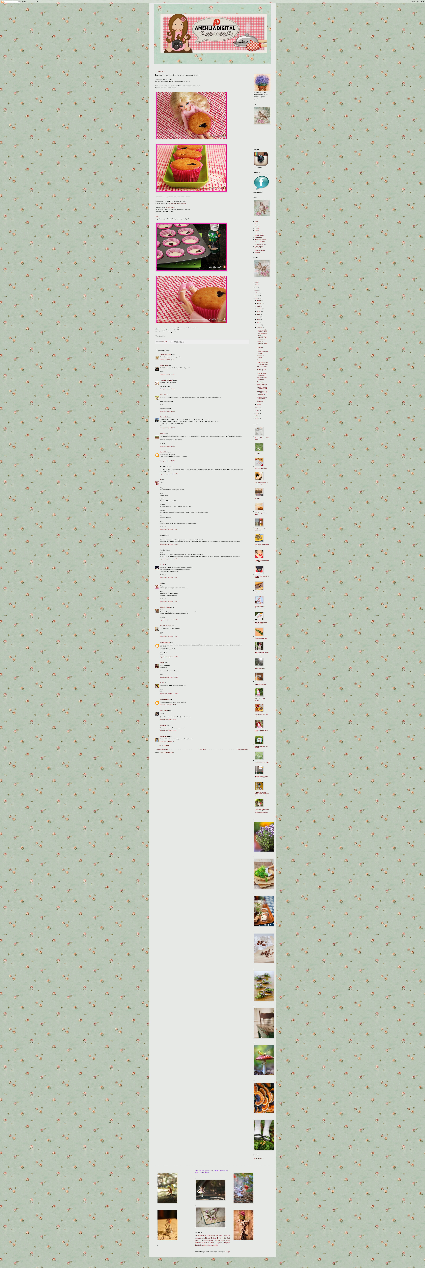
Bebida (203, 1238)
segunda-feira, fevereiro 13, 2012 (169, 474)
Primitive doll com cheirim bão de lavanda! (261, 731)
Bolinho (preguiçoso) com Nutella (262, 351)
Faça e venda (209, 1240)
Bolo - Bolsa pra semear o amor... (261, 513)
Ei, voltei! (257, 498)
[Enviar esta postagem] (171, 341)
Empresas (257, 252)
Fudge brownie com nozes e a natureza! (262, 576)
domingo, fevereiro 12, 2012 (167, 359)
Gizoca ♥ (259, 360)
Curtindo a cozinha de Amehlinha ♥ (262, 387)
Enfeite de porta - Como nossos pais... (261, 529)
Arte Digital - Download (223, 1235)
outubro (259, 306)
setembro (259, 309)
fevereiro (259, 327)
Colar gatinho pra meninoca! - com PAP (262, 561)
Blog (256, 221)
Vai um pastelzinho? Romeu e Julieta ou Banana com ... (262, 331)
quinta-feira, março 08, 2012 (167, 741)
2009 (256, 413)
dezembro (259, 300)
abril (258, 322)
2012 (256, 298)
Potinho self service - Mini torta (262, 378)
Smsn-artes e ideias (165, 354)
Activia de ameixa (170, 207)
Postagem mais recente (162, 749)
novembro (260, 303)
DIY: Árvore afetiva (262, 366)
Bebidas (257, 228)
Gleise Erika (163, 395)
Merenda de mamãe (262, 384)
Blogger (228, 1251)
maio (258, 319)
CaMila (162, 663)
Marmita (223, 1240)
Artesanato (198, 1238)
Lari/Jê (162, 683)
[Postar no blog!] (177, 342)
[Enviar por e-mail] (175, 342)
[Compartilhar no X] (179, 342)
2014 (256, 293)
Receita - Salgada (259, 235)
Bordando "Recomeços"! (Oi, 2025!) (262, 438)
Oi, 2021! (257, 453)
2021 (256, 285)
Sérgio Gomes (164, 365)
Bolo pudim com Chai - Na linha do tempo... (261, 483)
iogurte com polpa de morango (177, 203)
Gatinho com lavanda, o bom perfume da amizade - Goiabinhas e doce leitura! (262, 811)
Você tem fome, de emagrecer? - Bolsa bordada (262, 623)
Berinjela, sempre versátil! (261, 370)
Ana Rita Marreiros (165, 626)
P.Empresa (226, 1243)
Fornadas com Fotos (260, 244)
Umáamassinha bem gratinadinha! (262, 397)
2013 (256, 295)
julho (258, 314)
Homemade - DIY (260, 242)
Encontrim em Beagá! (260, 356)
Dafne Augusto (164, 699)
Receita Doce (199, 1245)
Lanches (257, 230)
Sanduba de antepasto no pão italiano (262, 343)
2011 (256, 408)
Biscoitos (257, 226)
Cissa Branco (164, 710)
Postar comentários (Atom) (167, 752)
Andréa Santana (165, 642)
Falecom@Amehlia (260, 250)
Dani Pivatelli (164, 736)
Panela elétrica (260, 347)
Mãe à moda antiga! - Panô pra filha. (261, 746)
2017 (256, 287)
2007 (256, 418)
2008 (256, 416)
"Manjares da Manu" (166, 380)
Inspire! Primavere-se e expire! (262, 762)
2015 (256, 290)
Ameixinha (163, 725)
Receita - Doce (259, 233)
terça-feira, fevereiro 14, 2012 (168, 705)
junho (258, 317)
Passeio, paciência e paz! (261, 638)
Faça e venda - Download (259, 247)
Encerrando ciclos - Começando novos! (259, 607)
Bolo (219, 1237)
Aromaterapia (211, 1235)
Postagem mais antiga (242, 749)
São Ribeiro (163, 417)
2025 (256, 282)
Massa (228, 1240)
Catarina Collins (165, 607)
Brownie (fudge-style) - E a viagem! (261, 715)
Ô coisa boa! (260, 401)
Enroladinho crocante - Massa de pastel (262, 363)
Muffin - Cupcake (216, 1243)
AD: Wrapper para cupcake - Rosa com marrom (261, 337)
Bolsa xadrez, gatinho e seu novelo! (261, 699)
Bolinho (213, 1238)
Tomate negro (260, 382)
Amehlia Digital (200, 1235)
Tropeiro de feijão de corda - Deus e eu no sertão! (262, 777)
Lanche (217, 1240)
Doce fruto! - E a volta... (261, 468)
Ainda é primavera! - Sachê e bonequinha (262, 653)
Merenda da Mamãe (260, 239)
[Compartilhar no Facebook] (181, 342)
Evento (204, 1240)
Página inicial (202, 749)
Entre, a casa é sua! (259, 592)
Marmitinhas (258, 237)
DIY (200, 1240)
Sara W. (162, 565)
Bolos (256, 224)
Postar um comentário (163, 745)
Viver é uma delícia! (260, 668)
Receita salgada (211, 1244)
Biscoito (208, 1238)
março (259, 325)
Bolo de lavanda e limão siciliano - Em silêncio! (261, 683)
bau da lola (163, 452)
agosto (259, 311)
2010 (256, 410)
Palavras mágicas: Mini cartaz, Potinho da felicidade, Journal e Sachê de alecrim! (262, 793)
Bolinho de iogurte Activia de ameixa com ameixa (262, 392)
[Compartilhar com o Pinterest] (183, 342)
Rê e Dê (162, 434)
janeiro (259, 404)
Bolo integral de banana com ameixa (262, 545)
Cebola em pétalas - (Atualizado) (262, 374)
